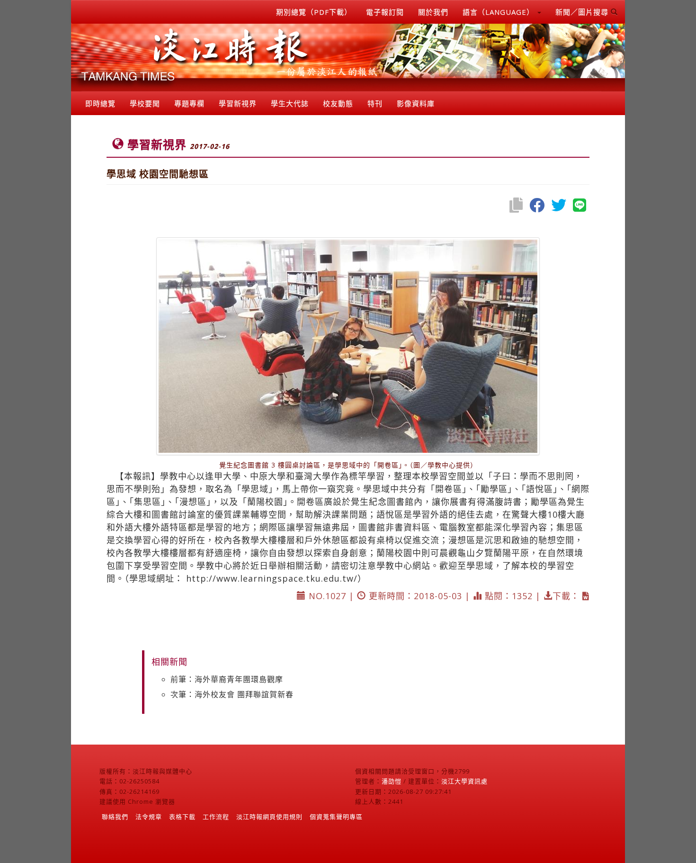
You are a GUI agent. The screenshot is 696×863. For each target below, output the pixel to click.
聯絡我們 (115, 816)
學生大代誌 (290, 103)
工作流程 (216, 816)
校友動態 (338, 103)
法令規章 (148, 816)
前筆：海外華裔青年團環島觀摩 (226, 679)
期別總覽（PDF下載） (314, 12)
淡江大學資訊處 (464, 781)
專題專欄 (189, 103)
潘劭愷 (392, 781)
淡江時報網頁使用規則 (269, 816)
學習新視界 (238, 103)
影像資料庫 (416, 103)
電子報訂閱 (385, 12)
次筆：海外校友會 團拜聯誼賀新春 (232, 694)
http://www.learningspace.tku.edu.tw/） (276, 578)
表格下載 (182, 816)
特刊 (375, 103)
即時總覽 (100, 103)
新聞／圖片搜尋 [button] (583, 12)
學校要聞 (145, 103)
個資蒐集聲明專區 (336, 816)
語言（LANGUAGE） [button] (499, 12)
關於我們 (433, 12)
